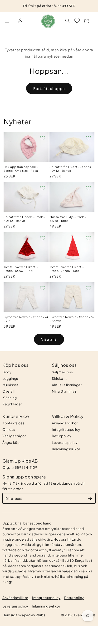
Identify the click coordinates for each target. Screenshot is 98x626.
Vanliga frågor (14, 436)
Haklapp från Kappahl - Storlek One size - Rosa (21, 168)
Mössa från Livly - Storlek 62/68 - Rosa (68, 219)
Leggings (10, 378)
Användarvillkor (65, 423)
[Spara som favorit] (42, 138)
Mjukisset (10, 385)
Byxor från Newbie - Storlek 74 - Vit (26, 319)
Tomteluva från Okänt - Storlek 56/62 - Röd (21, 269)
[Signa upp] (90, 498)
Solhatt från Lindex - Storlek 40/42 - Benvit (24, 219)
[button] (7, 21)
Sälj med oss (62, 372)
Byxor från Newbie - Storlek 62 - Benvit (71, 319)
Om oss (8, 429)
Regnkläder (12, 404)
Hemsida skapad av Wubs (23, 615)
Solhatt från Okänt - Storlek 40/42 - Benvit (70, 168)
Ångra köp (11, 442)
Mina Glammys (64, 391)
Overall (8, 391)
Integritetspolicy (66, 429)
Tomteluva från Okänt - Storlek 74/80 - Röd (66, 269)
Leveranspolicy (65, 442)
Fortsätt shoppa (49, 88)
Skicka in (59, 378)
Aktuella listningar (67, 385)
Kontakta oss (13, 423)
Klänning (9, 397)
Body (6, 372)
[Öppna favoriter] (77, 21)
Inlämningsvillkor (66, 449)
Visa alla (49, 339)
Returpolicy (62, 436)
